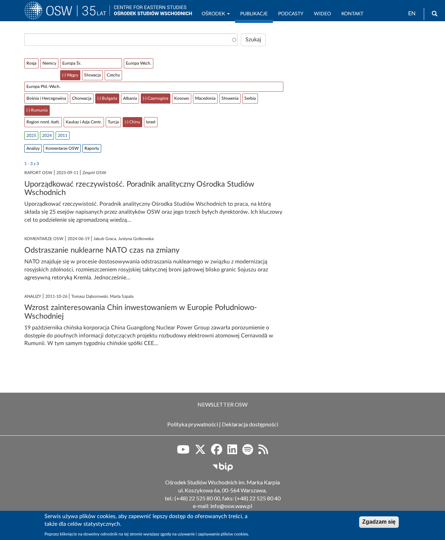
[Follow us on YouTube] (183, 452)
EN (411, 13)
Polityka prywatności (192, 424)
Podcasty (291, 13)
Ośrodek (214, 13)
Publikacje (254, 13)
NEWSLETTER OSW (222, 404)
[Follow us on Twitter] (200, 452)
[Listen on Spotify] (247, 452)
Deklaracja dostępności (250, 424)
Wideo (322, 13)
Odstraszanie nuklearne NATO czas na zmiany (101, 250)
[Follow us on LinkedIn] (232, 452)
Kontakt (352, 13)
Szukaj (253, 39)
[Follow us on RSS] (263, 452)
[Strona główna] (67, 13)
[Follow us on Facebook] (216, 452)
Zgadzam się (379, 522)
